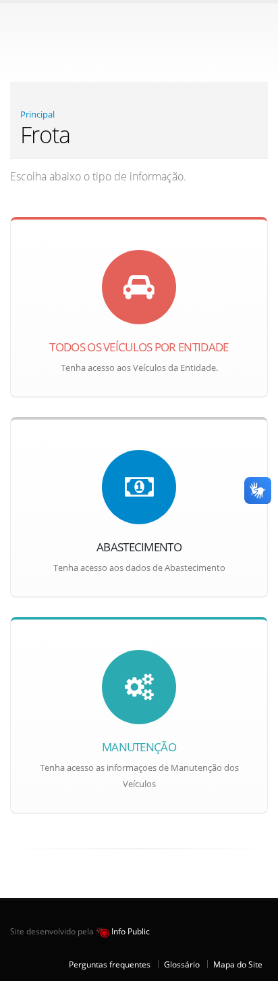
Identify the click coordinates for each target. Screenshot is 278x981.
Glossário (182, 964)
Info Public (129, 931)
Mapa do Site (237, 964)
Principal (37, 114)
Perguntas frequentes (109, 964)
